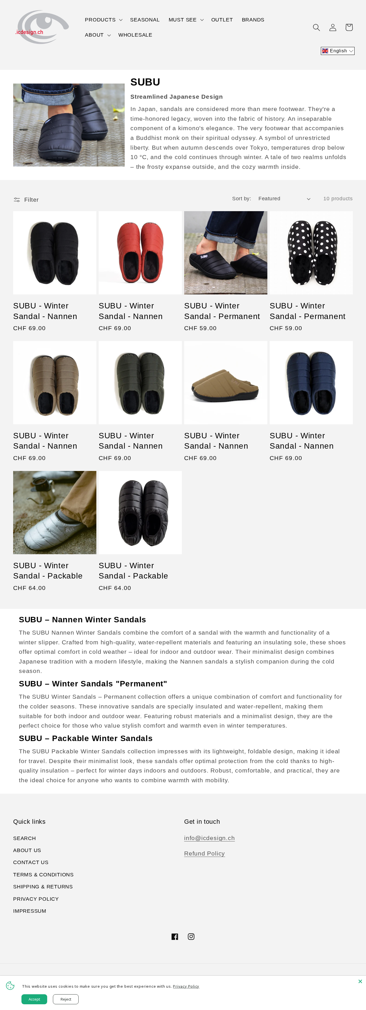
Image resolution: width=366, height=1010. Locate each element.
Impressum (29, 911)
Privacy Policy (36, 899)
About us (27, 850)
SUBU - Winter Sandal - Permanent (222, 310)
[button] (103, 19)
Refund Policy (204, 853)
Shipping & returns (43, 887)
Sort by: (241, 198)
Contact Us (31, 862)
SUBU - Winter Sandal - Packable (48, 570)
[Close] (360, 981)
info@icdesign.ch (209, 838)
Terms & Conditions (43, 875)
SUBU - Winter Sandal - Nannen (45, 310)
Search (24, 838)
